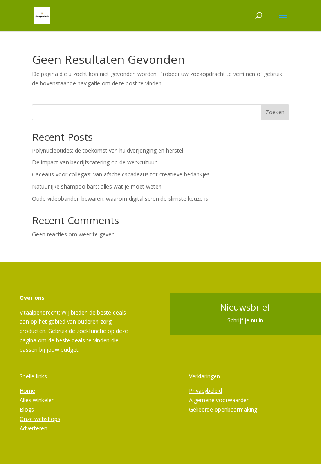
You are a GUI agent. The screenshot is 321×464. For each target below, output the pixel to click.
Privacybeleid (205, 390)
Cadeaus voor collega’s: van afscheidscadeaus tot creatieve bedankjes (121, 174)
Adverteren (33, 428)
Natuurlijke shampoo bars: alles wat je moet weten (97, 186)
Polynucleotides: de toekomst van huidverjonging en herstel (107, 150)
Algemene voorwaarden (219, 400)
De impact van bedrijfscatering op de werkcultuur (94, 162)
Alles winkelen (37, 400)
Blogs (27, 409)
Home (27, 390)
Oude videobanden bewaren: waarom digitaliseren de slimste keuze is (120, 198)
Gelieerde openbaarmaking (223, 409)
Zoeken (275, 112)
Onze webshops (40, 419)
